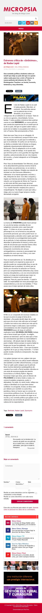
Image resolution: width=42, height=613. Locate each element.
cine (16, 67)
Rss (36, 23)
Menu (21, 29)
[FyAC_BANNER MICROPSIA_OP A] (21, 101)
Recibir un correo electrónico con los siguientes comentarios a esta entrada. (19, 493)
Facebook (20, 23)
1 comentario (20, 69)
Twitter (24, 23)
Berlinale (11, 410)
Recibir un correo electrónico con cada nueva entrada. (18, 498)
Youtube (28, 23)
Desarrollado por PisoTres (21, 609)
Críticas (20, 67)
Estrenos (26, 67)
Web (29, 482)
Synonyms (28, 410)
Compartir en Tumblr (18, 91)
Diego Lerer (10, 67)
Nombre (7, 482)
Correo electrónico (20, 483)
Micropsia (20, 9)
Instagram (32, 23)
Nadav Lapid (19, 410)
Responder (31, 448)
